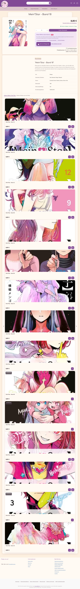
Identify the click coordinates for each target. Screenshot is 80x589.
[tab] (38, 58)
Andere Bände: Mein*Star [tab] (10, 95)
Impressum (57, 571)
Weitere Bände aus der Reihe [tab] (23, 95)
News (29, 566)
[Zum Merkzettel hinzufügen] (73, 100)
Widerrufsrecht (57, 566)
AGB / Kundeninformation (60, 581)
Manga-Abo (30, 561)
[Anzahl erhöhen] (47, 30)
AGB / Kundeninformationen (60, 570)
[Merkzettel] (71, 3)
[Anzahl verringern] (36, 30)
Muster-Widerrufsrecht (59, 568)
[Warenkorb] (77, 3)
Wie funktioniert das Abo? (57, 43)
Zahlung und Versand (59, 563)
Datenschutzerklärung (59, 561)
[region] (18, 32)
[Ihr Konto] (74, 3)
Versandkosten (37, 586)
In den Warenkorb (63, 30)
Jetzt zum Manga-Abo (44, 44)
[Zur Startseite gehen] (4, 4)
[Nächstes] (76, 326)
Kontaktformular (12, 564)
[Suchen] (50, 3)
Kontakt (29, 564)
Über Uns (30, 563)
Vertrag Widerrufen (58, 564)
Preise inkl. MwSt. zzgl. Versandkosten (70, 23)
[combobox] (38, 3)
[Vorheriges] (4, 326)
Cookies (56, 573)
